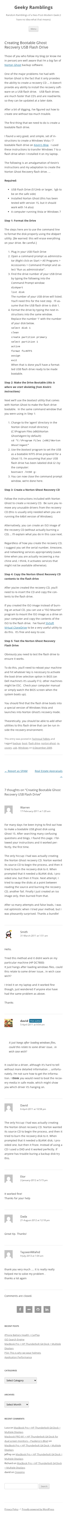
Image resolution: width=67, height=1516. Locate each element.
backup (17, 743)
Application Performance (18, 1357)
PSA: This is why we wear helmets (22, 1352)
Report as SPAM (16, 771)
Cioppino (20, 1472)
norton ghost (48, 743)
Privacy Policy (11, 1509)
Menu (33, 28)
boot (24, 743)
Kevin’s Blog (41, 145)
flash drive (34, 743)
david (24, 1021)
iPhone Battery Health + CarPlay (22, 1335)
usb (15, 747)
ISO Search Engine (14, 1339)
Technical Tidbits (41, 738)
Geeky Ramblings (33, 7)
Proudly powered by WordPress (38, 1509)
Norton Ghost (12, 65)
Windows (23, 747)
